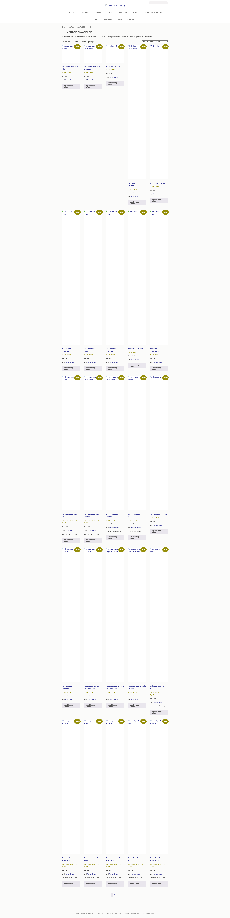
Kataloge (110, 12)
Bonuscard (123, 12)
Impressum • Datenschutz (154, 12)
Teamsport (84, 12)
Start (63, 27)
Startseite (71, 12)
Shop (96, 19)
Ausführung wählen (68, 86)
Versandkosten (70, 80)
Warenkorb (108, 19)
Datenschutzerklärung (148, 913)
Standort (97, 12)
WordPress (136, 913)
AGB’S (120, 19)
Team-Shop (75, 27)
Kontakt (136, 12)
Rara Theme (118, 913)
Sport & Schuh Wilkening (86, 913)
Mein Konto (131, 19)
